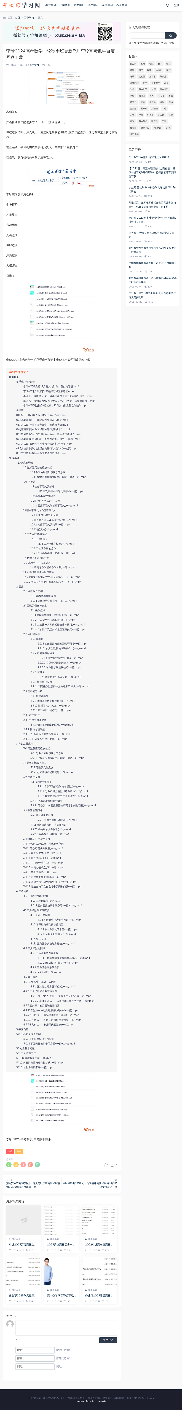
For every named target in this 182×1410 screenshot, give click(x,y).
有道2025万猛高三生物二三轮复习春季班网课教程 (23, 1245)
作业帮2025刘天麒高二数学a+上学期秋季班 (23, 1296)
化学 (145, 83)
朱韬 (132, 89)
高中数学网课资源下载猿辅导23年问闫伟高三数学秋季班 (60, 1296)
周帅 (170, 102)
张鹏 (170, 115)
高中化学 (143, 89)
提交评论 (108, 1340)
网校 (168, 70)
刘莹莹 (154, 109)
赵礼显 (142, 77)
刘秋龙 (142, 96)
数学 (160, 64)
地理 (153, 89)
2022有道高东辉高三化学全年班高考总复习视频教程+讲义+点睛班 (99, 1245)
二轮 (164, 109)
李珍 (10, 1151)
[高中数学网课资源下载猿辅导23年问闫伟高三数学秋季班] (61, 1271)
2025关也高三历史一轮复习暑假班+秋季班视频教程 (61, 1245)
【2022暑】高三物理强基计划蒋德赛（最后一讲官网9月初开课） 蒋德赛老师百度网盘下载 (152, 172)
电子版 (150, 115)
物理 (151, 64)
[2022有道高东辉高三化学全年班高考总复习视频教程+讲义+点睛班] (99, 1220)
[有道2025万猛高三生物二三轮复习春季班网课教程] (23, 1220)
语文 (168, 64)
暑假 (170, 96)
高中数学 (155, 83)
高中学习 (93, 5)
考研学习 (107, 5)
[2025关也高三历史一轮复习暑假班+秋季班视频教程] (61, 1220)
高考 (19, 1151)
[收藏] (105, 1164)
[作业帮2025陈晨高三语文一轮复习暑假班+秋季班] (99, 1271)
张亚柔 (154, 121)
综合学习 (121, 5)
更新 (143, 102)
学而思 (159, 70)
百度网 (133, 64)
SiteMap (80, 1401)
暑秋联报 (145, 128)
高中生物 (134, 134)
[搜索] (167, 5)
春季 (132, 77)
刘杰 (168, 128)
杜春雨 (133, 128)
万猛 (132, 115)
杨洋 (132, 121)
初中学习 (79, 5)
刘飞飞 (161, 96)
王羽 (164, 121)
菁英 (151, 96)
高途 (166, 83)
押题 (141, 115)
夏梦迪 (152, 102)
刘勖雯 (163, 77)
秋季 (149, 70)
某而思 (152, 77)
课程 (162, 102)
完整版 (133, 109)
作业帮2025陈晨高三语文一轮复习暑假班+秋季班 (99, 1296)
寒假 (132, 96)
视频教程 (134, 83)
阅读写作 (158, 128)
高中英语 (143, 121)
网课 (141, 70)
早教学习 (50, 5)
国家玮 (144, 109)
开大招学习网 (21, 5)
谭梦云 (133, 102)
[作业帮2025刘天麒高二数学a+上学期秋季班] (23, 1271)
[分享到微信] (9, 1164)
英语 (132, 70)
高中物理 (164, 89)
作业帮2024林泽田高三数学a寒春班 (149, 157)
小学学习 (65, 5)
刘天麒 (161, 115)
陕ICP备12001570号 (96, 1401)
